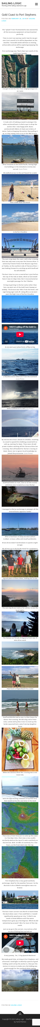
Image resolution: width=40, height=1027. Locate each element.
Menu (36, 4)
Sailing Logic (12, 3)
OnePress (29, 1019)
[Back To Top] (20, 1014)
